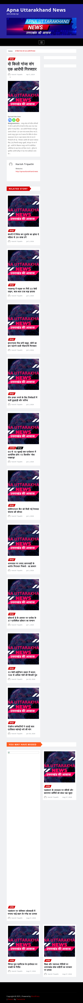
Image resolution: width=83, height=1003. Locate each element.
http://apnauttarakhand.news (27, 171)
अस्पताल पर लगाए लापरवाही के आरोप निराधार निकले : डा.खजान (22, 565)
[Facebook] (10, 120)
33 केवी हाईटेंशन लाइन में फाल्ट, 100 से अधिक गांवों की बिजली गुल (22, 674)
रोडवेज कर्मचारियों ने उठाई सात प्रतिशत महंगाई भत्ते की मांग (21, 728)
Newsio (11, 999)
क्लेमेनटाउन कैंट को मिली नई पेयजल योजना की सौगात (23, 510)
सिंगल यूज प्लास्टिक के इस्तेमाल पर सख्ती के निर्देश (23, 966)
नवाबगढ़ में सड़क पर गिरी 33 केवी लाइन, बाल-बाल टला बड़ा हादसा (22, 290)
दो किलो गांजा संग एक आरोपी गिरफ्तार (25, 51)
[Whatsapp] (14, 120)
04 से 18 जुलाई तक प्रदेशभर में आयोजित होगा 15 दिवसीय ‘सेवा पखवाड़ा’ (22, 454)
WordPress (35, 996)
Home (10, 51)
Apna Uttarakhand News (36, 10)
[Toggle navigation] (41, 42)
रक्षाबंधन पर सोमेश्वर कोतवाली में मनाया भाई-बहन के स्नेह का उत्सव (22, 912)
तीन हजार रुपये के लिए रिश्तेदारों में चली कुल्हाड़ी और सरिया (22, 399)
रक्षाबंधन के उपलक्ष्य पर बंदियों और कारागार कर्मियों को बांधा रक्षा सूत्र (58, 791)
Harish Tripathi (16, 74)
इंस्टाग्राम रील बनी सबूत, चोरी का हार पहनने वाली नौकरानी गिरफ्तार (22, 344)
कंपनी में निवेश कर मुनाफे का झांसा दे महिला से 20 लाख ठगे (23, 236)
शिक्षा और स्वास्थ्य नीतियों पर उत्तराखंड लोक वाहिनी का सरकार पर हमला (58, 967)
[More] (18, 120)
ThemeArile (20, 999)
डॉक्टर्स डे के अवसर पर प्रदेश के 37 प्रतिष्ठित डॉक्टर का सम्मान (22, 619)
